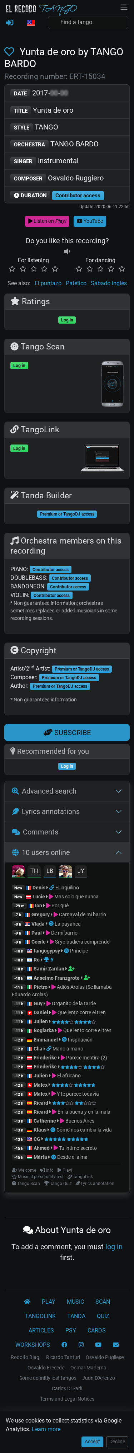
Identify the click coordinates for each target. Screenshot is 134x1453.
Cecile (38, 942)
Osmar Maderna (88, 1367)
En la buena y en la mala (83, 1112)
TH (34, 870)
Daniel (41, 1012)
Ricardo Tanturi (63, 1357)
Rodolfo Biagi (25, 1357)
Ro (37, 960)
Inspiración (80, 1040)
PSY (70, 1330)
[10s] (67, 251)
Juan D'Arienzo (98, 1378)
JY (81, 870)
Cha (38, 1049)
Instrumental (46, 160)
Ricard (41, 1103)
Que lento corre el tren (81, 1012)
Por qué (59, 905)
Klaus (40, 1130)
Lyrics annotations (51, 811)
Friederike (45, 1058)
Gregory (40, 914)
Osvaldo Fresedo (46, 1367)
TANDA (76, 1316)
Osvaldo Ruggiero (59, 178)
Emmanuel (46, 1040)
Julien (41, 1021)
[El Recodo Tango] (27, 1302)
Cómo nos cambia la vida (84, 1130)
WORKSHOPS (32, 1344)
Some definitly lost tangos (47, 1378)
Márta (40, 1157)
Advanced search (49, 791)
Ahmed (42, 1148)
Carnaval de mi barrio (82, 914)
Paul (36, 933)
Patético (76, 283)
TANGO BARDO (56, 144)
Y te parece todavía (77, 1094)
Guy (38, 1003)
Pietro (41, 987)
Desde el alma (72, 1157)
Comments (40, 832)
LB (49, 870)
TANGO (36, 127)
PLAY (48, 1301)
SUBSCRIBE (72, 732)
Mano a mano (68, 1049)
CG (37, 1139)
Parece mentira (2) (86, 1058)
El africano (68, 1075)
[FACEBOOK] (64, 1345)
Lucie (39, 896)
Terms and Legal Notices (67, 1399)
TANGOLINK (40, 1316)
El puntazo (48, 283)
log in (114, 1246)
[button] (30, 23)
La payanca (68, 924)
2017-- (41, 93)
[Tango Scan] (52, 924)
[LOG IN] (9, 23)
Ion (38, 905)
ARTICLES (41, 1330)
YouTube (93, 221)
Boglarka (44, 1030)
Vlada (38, 924)
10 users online (46, 852)
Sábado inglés (109, 283)
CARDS (97, 1330)
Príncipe (79, 951)
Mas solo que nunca (76, 896)
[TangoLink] (52, 887)
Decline (117, 1441)
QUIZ (103, 1316)
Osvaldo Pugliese (105, 1357)
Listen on (49, 221)
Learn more (46, 1429)
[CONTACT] (115, 1345)
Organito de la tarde (73, 1003)
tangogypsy (47, 951)
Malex (41, 1085)
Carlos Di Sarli (67, 1388)
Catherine (45, 1121)
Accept (92, 1441)
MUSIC (75, 1301)
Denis (39, 887)
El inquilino (67, 887)
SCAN (102, 1301)
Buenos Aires (79, 1121)
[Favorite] (10, 52)
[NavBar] (124, 6)
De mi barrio (64, 933)
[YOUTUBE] (98, 1345)
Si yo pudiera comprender (82, 942)
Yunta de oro (43, 110)
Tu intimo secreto (77, 1148)
